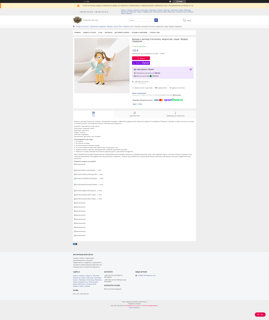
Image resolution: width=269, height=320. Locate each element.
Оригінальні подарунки (98, 26)
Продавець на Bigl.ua (134, 303)
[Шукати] (156, 20)
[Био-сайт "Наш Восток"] (77, 20)
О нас (100, 32)
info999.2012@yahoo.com (147, 275)
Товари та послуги (82, 26)
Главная (77, 32)
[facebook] (74, 244)
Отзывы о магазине (139, 32)
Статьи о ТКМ (155, 32)
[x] (76, 244)
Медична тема (128, 26)
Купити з (139, 63)
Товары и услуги (89, 32)
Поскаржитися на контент (133, 305)
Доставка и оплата (122, 32)
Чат (261, 314)
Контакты (108, 32)
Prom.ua (144, 302)
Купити (142, 58)
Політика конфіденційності (150, 305)
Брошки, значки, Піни (114, 26)
